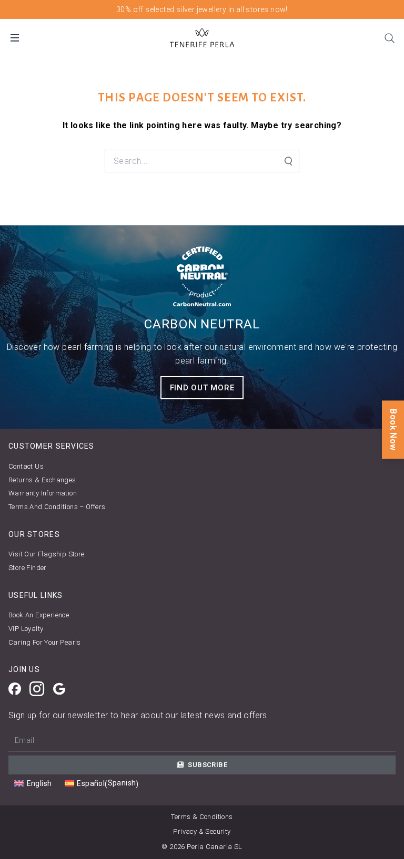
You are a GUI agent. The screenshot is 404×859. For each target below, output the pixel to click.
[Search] (389, 38)
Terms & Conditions (202, 817)
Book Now (393, 429)
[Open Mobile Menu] (14, 38)
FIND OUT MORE (202, 387)
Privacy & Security (201, 831)
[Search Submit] (287, 161)
